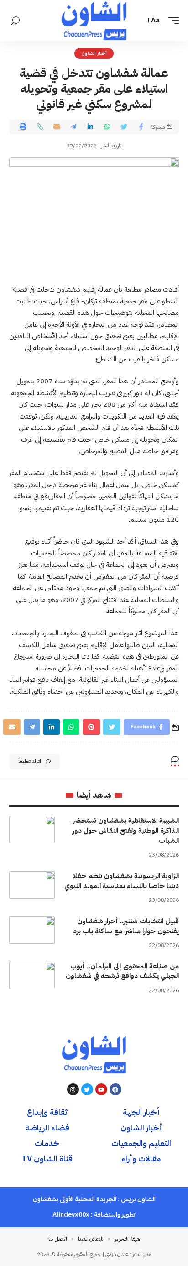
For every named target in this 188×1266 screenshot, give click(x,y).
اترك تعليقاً (29, 761)
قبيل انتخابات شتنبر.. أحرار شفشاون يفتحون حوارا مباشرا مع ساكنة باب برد (126, 926)
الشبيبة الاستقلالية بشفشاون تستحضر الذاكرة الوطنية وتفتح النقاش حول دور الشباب (126, 831)
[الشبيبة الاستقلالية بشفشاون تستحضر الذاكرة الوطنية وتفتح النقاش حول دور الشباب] (32, 829)
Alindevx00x (70, 1214)
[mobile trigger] (171, 20)
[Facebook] (115, 1089)
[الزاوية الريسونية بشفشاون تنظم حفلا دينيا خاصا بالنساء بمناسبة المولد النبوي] (32, 885)
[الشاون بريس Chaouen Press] (93, 20)
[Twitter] (87, 1089)
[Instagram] (73, 1089)
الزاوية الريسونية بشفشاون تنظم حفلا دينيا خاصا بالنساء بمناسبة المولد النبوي (121, 881)
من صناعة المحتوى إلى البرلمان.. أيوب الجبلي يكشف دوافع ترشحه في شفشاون (122, 971)
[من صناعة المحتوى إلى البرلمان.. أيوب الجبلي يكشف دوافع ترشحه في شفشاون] (32, 975)
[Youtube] (101, 1089)
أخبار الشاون (94, 53)
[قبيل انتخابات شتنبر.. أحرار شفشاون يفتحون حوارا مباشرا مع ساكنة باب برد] (32, 930)
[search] (15, 21)
